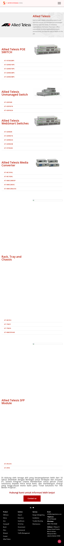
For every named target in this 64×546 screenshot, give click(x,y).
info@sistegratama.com (54, 513)
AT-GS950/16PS (9, 69)
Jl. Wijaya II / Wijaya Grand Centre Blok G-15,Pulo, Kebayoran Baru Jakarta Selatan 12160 (53, 531)
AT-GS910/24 (8, 110)
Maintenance (36, 524)
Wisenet (5, 533)
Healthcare (21, 521)
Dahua (5, 518)
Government (21, 527)
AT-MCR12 (7, 320)
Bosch (4, 527)
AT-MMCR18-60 (9, 332)
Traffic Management (24, 533)
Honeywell (6, 524)
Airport (20, 515)
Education (21, 518)
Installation (36, 518)
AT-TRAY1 (7, 324)
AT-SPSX (7, 468)
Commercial (21, 530)
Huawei (5, 536)
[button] (32, 498)
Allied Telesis (7, 539)
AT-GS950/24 (8, 140)
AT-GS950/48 (8, 144)
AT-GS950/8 (8, 132)
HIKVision (6, 515)
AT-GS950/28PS (9, 73)
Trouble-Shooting (38, 521)
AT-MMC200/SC (9, 185)
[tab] (32, 61)
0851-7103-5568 (52, 524)
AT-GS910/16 (8, 106)
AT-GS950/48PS (9, 77)
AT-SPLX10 (7, 464)
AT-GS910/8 (8, 102)
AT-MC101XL (8, 172)
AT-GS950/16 (8, 136)
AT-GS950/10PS (9, 65)
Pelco (4, 530)
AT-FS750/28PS (9, 61)
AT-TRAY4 (7, 328)
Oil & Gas (20, 524)
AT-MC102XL (8, 176)
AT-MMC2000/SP (9, 180)
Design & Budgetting (38, 515)
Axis (4, 521)
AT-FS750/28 (8, 148)
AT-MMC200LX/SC (10, 189)
